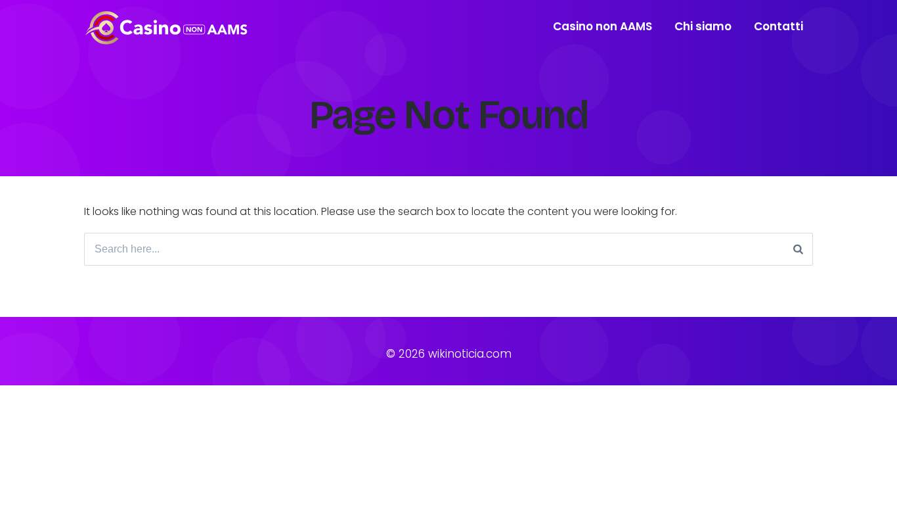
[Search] (798, 249)
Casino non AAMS (602, 26)
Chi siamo (703, 26)
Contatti (778, 26)
